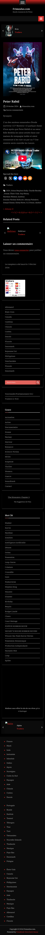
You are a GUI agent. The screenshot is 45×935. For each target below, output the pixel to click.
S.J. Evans (30, 202)
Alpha (19, 875)
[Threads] (5, 178)
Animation (9, 417)
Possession (9, 557)
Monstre (8, 591)
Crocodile (9, 572)
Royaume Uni (11, 351)
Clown (8, 616)
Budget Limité (11, 611)
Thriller (8, 466)
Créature (9, 567)
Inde (8, 900)
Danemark (9, 346)
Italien (9, 913)
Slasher (8, 523)
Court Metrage (11, 621)
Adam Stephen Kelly (19, 190)
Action (8, 422)
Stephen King (11, 587)
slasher (38, 202)
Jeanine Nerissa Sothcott (13, 200)
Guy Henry (24, 193)
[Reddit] (25, 178)
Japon (9, 917)
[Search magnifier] (38, 382)
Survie (8, 528)
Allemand (9, 307)
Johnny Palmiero (31, 200)
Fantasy (8, 437)
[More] (30, 178)
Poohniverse (10, 582)
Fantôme (9, 533)
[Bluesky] (15, 178)
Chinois (8, 326)
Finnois (8, 341)
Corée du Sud (12, 925)
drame (7, 193)
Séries (7, 456)
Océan (8, 552)
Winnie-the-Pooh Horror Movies (19, 636)
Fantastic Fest (11, 650)
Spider (8, 660)
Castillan (9, 322)
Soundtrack (10, 481)
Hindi (9, 895)
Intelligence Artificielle (15, 542)
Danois (8, 336)
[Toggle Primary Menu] (41, 18)
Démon (8, 547)
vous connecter (21, 250)
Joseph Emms (9, 202)
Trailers (18, 32)
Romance (9, 447)
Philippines (10, 356)
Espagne (10, 930)
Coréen (8, 331)
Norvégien (11, 921)
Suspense (9, 461)
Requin (8, 606)
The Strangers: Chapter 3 (19, 497)
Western (8, 471)
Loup (7, 655)
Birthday (9, 601)
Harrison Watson (10, 197)
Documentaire (11, 427)
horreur (21, 197)
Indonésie (11, 904)
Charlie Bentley (35, 190)
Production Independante (16, 646)
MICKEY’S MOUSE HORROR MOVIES (21, 631)
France (9, 891)
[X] (10, 178)
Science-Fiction (12, 451)
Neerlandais (10, 361)
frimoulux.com (28, 106)
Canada (8, 317)
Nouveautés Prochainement (17, 394)
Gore (7, 577)
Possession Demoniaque (15, 641)
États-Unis (14, 193)
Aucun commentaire (14, 110)
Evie (17, 29)
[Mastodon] (20, 178)
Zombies (9, 537)
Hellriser (22, 231)
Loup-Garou (10, 562)
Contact (8, 486)
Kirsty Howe (21, 202)
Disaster (8, 596)
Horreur (8, 442)
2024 (8, 190)
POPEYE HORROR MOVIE (16, 626)
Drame (8, 432)
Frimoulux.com (21, 8)
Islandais (10, 908)
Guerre (8, 476)
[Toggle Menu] (22, 2)
